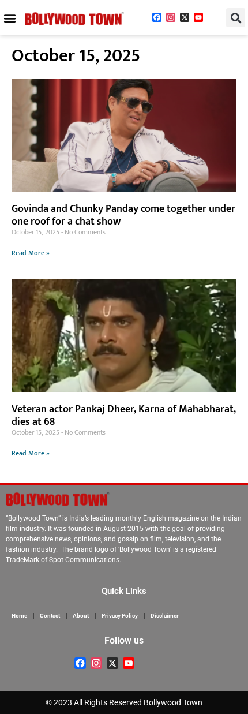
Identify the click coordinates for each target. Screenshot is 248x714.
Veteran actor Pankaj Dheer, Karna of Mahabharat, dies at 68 (124, 416)
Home (19, 615)
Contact (50, 615)
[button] (9, 17)
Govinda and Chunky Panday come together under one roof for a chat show (123, 215)
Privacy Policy (120, 615)
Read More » (31, 253)
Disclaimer (165, 615)
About (81, 615)
